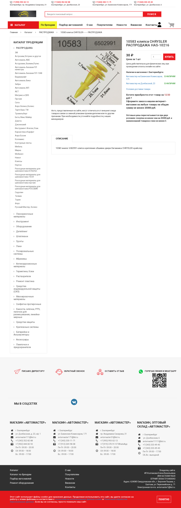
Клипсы (18, 161)
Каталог (19, 25)
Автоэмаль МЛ (22, 88)
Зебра (18, 84)
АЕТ (17, 91)
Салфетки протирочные (28, 304)
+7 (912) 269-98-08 (66, 444)
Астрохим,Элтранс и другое (28, 56)
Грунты (20, 241)
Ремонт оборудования (22, 483)
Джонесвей (20, 124)
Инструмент (22, 221)
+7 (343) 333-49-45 (145, 2)
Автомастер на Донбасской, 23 (140, 83)
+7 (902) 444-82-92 (24, 444)
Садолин (19, 192)
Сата (17, 102)
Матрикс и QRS (22, 95)
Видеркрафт (21, 77)
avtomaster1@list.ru (166, 487)
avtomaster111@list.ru (26, 437)
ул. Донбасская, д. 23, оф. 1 (28, 434)
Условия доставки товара (138, 89)
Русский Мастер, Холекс (26, 207)
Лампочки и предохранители (22, 346)
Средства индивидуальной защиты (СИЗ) (27, 289)
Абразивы (21, 258)
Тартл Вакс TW (21, 110)
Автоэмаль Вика (23, 80)
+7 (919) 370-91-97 (109, 444)
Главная (14, 32)
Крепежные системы (27, 327)
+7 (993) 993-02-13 (109, 441)
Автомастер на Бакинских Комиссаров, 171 (144, 77)
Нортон (18, 165)
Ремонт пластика (25, 281)
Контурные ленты (23, 143)
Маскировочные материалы (24, 298)
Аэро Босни (20, 135)
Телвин (18, 196)
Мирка (18, 150)
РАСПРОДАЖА (46, 32)
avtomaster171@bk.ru (68, 437)
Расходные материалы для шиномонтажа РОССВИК (27, 187)
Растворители (23, 276)
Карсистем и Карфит (24, 132)
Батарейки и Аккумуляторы (21, 333)
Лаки (18, 246)
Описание (62, 138)
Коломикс (19, 139)
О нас (90, 24)
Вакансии (136, 24)
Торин (18, 200)
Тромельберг (21, 113)
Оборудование (24, 226)
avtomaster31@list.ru (110, 437)
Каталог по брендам (20, 474)
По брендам (48, 24)
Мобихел (19, 154)
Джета (18, 121)
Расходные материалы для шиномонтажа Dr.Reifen (27, 169)
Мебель (18, 146)
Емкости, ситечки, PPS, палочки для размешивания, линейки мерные (27, 313)
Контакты (151, 24)
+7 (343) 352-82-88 (62, 2)
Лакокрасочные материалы (23, 215)
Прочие (18, 99)
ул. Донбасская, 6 (151, 438)
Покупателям (105, 24)
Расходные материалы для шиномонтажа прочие (27, 181)
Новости (122, 24)
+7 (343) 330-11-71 (103, 2)
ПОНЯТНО (164, 499)
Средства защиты (25, 322)
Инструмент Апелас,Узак (26, 128)
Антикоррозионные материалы (25, 265)
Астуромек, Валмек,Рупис (27, 63)
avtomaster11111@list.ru (154, 441)
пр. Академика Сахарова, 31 (113, 434)
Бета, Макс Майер (23, 117)
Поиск (151, 14)
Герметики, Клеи (25, 271)
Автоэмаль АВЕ (22, 60)
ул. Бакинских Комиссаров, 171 (72, 434)
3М (16, 52)
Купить (169, 56)
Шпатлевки (22, 236)
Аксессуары (22, 339)
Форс (17, 203)
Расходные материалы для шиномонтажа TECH (27, 175)
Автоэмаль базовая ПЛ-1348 (28, 73)
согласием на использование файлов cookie (78, 499)
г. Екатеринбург (23, 430)
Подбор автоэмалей (71, 24)
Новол (18, 157)
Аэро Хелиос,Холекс (24, 106)
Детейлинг (21, 231)
